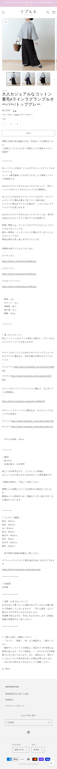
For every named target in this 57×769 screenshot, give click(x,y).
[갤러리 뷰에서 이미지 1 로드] (13, 79)
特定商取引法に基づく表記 (16, 694)
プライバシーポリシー (15, 706)
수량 (4, 119)
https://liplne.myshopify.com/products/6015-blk (32, 421)
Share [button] (7, 668)
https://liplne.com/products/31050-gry (19, 274)
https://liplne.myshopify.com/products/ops (21, 569)
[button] (3, 12)
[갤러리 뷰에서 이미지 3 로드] (43, 79)
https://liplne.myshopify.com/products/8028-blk (23, 401)
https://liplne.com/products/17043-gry (19, 286)
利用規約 (9, 700)
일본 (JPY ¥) (19, 750)
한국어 (36, 750)
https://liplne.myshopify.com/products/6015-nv (32, 426)
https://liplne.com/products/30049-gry (19, 261)
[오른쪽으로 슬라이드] (54, 80)
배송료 (16, 114)
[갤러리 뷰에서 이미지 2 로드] (28, 79)
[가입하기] (49, 722)
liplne (25, 764)
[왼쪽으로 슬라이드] (3, 80)
